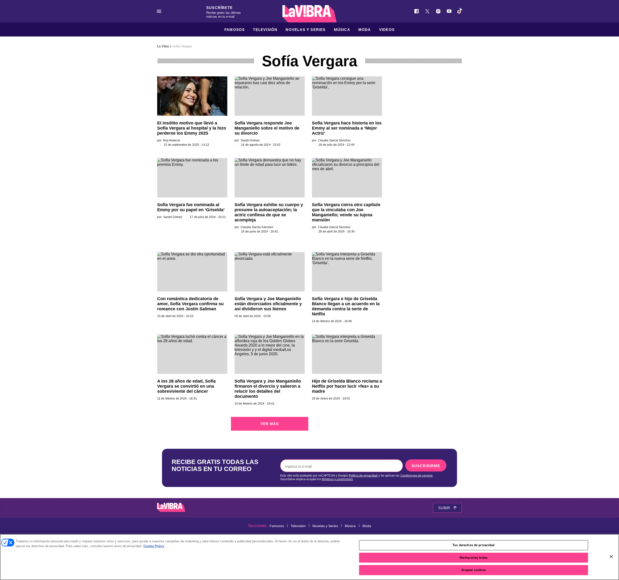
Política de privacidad (363, 475)
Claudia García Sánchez (334, 140)
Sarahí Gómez (250, 140)
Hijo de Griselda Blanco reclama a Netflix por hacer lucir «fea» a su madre (347, 386)
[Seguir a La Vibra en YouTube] (449, 11)
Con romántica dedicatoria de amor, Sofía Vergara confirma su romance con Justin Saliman (190, 303)
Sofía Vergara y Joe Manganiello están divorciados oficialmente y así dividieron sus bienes (268, 303)
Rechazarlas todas (473, 557)
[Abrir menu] (159, 11)
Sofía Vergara (182, 46)
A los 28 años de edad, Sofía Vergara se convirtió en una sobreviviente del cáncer (186, 386)
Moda (364, 30)
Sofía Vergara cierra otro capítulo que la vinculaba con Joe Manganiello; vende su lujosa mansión (346, 212)
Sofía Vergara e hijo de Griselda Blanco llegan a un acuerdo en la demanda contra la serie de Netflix (346, 306)
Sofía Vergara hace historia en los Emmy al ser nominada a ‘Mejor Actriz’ (347, 128)
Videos (387, 30)
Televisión (265, 30)
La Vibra (163, 46)
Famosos (234, 30)
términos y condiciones (337, 479)
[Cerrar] (611, 556)
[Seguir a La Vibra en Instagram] (438, 11)
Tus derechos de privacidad (473, 545)
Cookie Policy (153, 546)
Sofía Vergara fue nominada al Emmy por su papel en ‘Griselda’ (191, 207)
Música (342, 30)
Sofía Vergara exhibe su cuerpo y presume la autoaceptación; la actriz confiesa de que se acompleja (269, 212)
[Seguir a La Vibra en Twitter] (427, 11)
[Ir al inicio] (171, 508)
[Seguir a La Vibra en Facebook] (416, 11)
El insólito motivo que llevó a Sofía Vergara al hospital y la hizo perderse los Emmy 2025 (191, 128)
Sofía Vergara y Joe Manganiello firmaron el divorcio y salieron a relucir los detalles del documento (268, 389)
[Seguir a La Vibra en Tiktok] (460, 11)
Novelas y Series (305, 30)
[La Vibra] (309, 13)
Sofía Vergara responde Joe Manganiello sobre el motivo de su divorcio (267, 128)
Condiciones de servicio (416, 475)
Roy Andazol (171, 140)
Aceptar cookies (473, 570)
